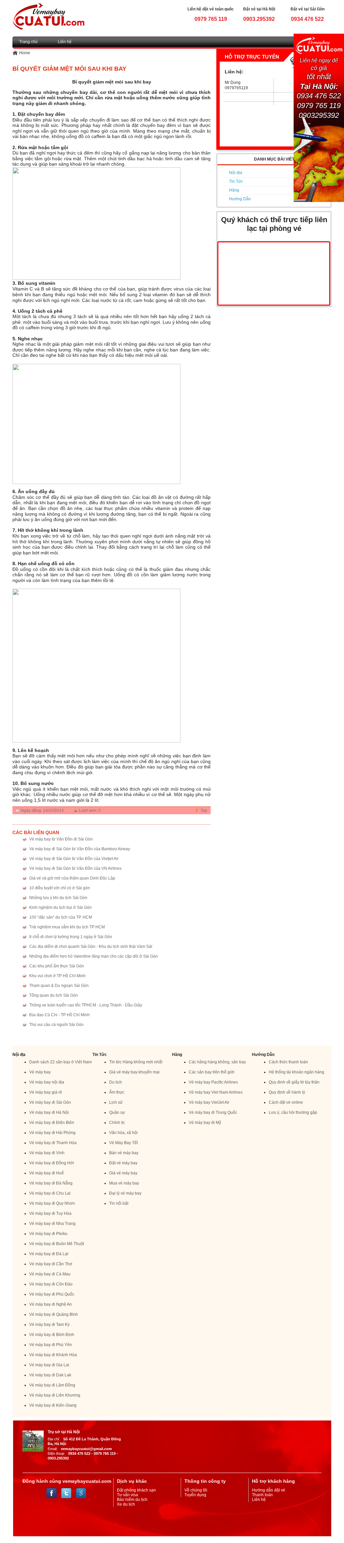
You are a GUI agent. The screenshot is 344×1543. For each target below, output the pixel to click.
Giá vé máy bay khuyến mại (134, 1072)
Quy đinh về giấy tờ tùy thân (294, 1082)
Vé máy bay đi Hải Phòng (52, 1132)
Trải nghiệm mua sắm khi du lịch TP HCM (67, 927)
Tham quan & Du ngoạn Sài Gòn (59, 985)
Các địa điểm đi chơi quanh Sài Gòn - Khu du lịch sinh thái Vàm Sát (90, 946)
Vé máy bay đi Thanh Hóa (53, 1142)
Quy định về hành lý (287, 1092)
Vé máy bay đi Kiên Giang (53, 1405)
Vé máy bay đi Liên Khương (54, 1395)
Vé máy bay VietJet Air (209, 1102)
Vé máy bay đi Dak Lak (50, 1375)
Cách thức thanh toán (288, 1062)
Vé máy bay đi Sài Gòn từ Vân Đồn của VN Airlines (75, 868)
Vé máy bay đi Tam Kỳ (49, 1324)
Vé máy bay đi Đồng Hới (51, 1163)
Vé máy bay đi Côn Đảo (51, 1284)
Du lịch (115, 1082)
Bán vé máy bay (123, 1153)
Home (24, 52)
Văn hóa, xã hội (123, 1132)
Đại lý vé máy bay (125, 1193)
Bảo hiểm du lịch (132, 1499)
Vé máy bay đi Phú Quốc (51, 1294)
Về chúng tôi (195, 1490)
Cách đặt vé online (286, 1102)
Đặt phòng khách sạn (136, 1490)
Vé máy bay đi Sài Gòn (50, 1102)
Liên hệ (65, 41)
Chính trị (117, 1122)
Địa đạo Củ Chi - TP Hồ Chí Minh (59, 1015)
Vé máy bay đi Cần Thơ (50, 1264)
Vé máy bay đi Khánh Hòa (53, 1354)
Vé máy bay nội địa (46, 1082)
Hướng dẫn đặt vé (268, 1490)
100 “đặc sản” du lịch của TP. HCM (60, 917)
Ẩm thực (116, 1092)
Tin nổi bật (118, 1203)
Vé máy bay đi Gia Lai (49, 1365)
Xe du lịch (126, 1504)
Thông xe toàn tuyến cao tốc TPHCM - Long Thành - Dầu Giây (85, 1005)
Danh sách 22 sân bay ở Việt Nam (60, 1062)
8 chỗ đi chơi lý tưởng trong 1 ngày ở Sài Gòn (70, 936)
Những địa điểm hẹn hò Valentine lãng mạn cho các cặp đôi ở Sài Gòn (93, 956)
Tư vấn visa (127, 1495)
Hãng (234, 190)
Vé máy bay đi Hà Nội (49, 1112)
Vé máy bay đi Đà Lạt (48, 1253)
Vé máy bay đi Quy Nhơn (52, 1203)
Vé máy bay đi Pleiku (48, 1233)
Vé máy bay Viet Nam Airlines (216, 1092)
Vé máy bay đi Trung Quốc (213, 1112)
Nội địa (235, 172)
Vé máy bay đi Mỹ (205, 1122)
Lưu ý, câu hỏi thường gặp (293, 1112)
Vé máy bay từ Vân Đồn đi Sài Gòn (61, 839)
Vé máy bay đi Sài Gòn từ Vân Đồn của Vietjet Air (74, 858)
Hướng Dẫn (240, 199)
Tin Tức (236, 181)
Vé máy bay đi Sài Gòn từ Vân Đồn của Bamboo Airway (79, 849)
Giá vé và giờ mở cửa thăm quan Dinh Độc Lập (72, 878)
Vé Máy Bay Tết (123, 1142)
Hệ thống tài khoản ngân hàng (296, 1072)
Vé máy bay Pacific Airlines (213, 1082)
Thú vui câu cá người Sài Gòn (56, 1024)
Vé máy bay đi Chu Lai (50, 1193)
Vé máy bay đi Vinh (46, 1153)
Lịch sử (116, 1102)
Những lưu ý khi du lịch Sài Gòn (58, 897)
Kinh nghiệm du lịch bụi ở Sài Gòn (60, 907)
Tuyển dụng (195, 1495)
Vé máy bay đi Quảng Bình (53, 1314)
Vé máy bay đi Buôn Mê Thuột (56, 1243)
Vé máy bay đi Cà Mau (50, 1274)
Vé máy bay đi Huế (46, 1173)
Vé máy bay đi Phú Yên (50, 1344)
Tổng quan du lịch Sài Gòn (53, 995)
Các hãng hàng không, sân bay (217, 1062)
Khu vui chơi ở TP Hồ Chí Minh (57, 975)
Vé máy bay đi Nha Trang (52, 1223)
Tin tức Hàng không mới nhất (135, 1062)
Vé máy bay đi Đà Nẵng (51, 1183)
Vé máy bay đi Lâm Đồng (52, 1385)
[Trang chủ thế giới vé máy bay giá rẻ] (48, 16)
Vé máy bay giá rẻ (45, 1092)
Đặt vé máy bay (123, 1163)
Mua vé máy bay (124, 1183)
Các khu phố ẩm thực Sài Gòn (56, 966)
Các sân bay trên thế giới (211, 1072)
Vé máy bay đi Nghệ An (50, 1304)
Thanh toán (262, 1495)
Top (204, 810)
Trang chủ (28, 41)
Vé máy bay (40, 1072)
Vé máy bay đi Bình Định (51, 1334)
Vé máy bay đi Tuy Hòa (50, 1213)
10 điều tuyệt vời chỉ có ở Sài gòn (59, 888)
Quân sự (117, 1112)
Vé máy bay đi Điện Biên (51, 1122)
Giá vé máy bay (123, 1173)
